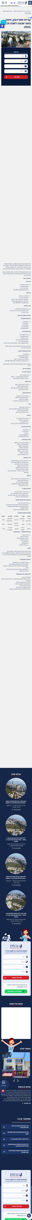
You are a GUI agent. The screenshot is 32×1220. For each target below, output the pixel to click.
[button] (2, 26)
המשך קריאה (17, 809)
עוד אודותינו (27, 1103)
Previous (18, 1080)
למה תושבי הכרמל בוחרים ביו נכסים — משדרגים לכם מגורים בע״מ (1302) (16, 877)
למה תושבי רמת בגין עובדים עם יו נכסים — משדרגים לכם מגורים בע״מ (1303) (16, 839)
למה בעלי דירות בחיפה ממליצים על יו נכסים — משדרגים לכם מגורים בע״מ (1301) (16, 915)
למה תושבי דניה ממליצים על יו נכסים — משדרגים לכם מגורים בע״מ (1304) (16, 802)
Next (14, 1080)
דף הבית (28, 11)
